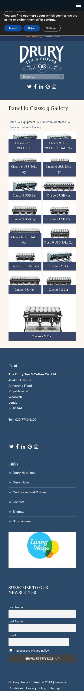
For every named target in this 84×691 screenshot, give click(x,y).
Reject (31, 28)
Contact (52, 36)
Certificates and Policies (30, 492)
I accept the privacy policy (32, 650)
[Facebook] (35, 86)
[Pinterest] (47, 86)
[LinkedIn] (41, 86)
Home (12, 122)
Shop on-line (22, 521)
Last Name (16, 621)
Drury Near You (24, 472)
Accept (13, 28)
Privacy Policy (36, 688)
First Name (16, 607)
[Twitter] (29, 86)
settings (49, 20)
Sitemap (18, 511)
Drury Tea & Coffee (42, 59)
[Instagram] (54, 86)
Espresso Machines (53, 122)
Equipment (28, 122)
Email (12, 635)
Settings (51, 28)
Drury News (21, 482)
